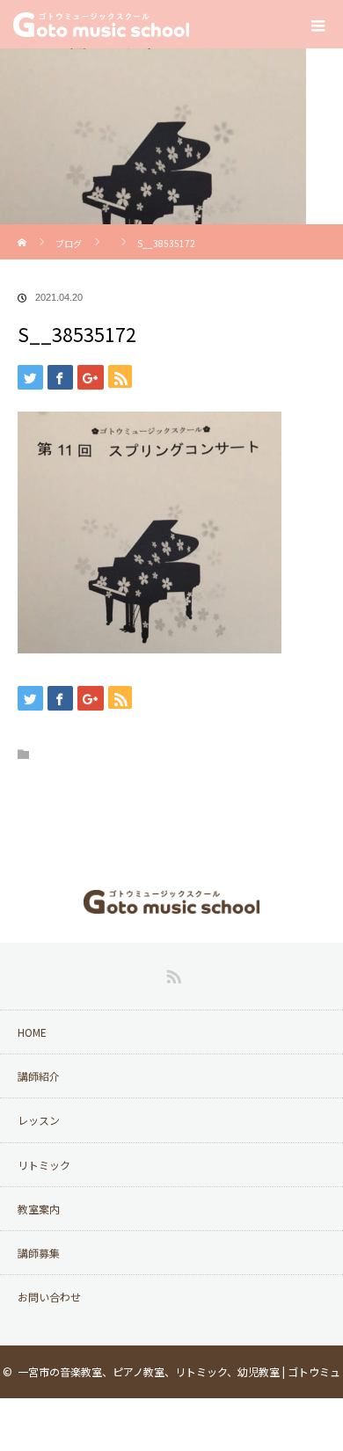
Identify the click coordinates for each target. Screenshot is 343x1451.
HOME (32, 1031)
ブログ (68, 243)
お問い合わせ (49, 1296)
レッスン (39, 1119)
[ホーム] (23, 230)
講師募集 (39, 1252)
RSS (171, 973)
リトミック (44, 1164)
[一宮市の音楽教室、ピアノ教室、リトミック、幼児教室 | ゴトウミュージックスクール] (171, 900)
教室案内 (39, 1208)
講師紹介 (39, 1075)
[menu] (318, 24)
